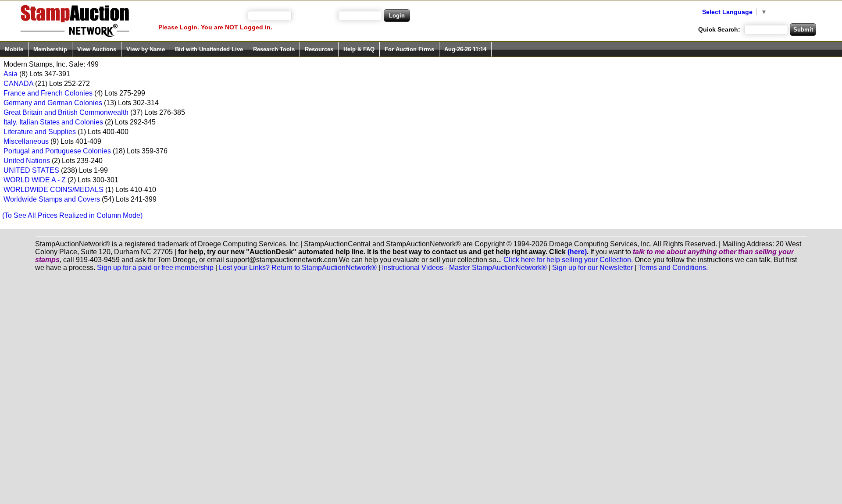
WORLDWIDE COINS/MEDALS (53, 189)
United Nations (27, 160)
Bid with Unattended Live (209, 49)
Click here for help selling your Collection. (568, 259)
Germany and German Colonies (53, 102)
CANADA (18, 83)
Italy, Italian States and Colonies (53, 122)
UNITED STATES (31, 170)
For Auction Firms (409, 49)
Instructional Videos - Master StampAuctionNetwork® (464, 267)
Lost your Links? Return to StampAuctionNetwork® (298, 267)
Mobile (14, 49)
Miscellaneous (26, 141)
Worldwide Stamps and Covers (52, 199)
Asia (11, 74)
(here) (577, 252)
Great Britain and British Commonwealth (66, 112)
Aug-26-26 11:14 (465, 49)
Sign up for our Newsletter (592, 267)
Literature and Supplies (40, 131)
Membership (50, 49)
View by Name (145, 49)
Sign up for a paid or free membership (155, 267)
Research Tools (274, 49)
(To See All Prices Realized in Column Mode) (72, 215)
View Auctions (96, 49)
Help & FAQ (359, 49)
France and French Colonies (48, 93)
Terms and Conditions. (673, 267)
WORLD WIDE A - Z (35, 180)
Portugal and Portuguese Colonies (57, 151)
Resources (319, 49)
